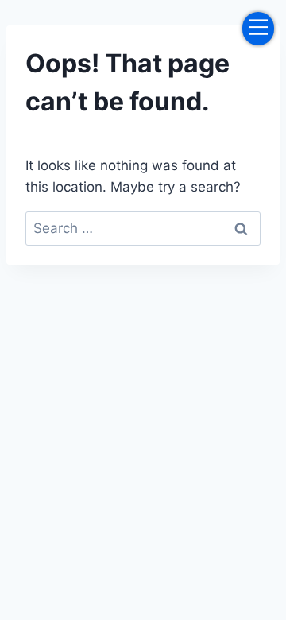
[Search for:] (143, 228)
